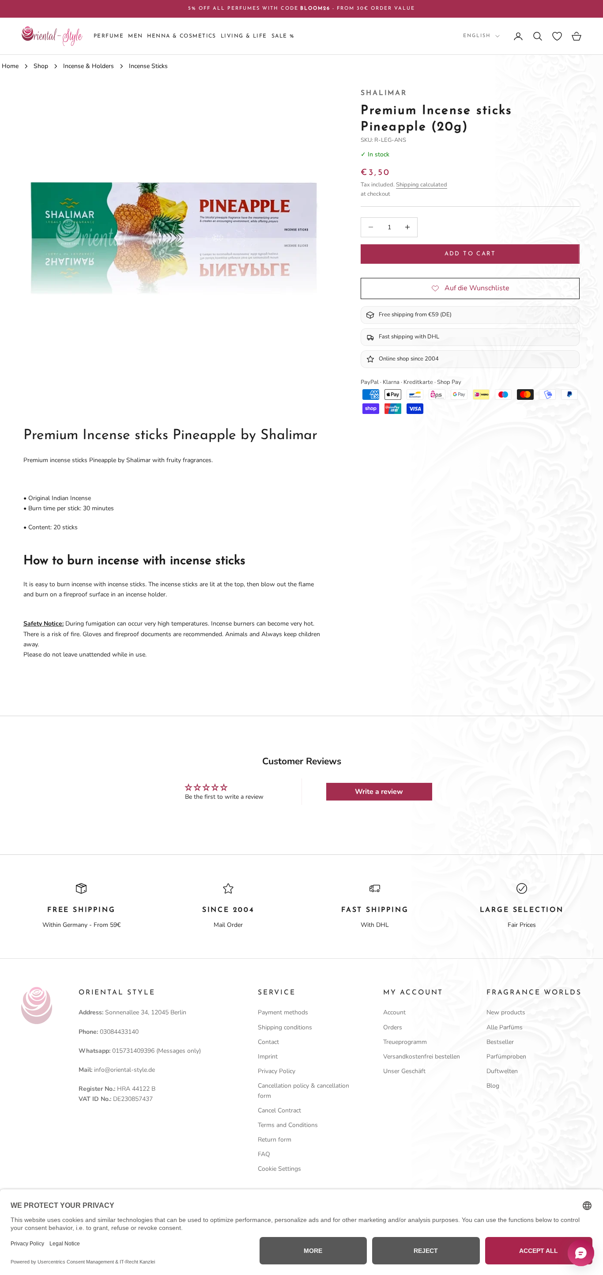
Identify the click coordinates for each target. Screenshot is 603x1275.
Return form (274, 1139)
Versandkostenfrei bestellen (421, 1056)
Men (135, 36)
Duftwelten (502, 1071)
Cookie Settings (279, 1169)
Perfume (109, 36)
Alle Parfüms (504, 1027)
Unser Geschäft (404, 1071)
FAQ (264, 1154)
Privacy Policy (276, 1071)
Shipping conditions (285, 1027)
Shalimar (384, 93)
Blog (492, 1085)
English (477, 36)
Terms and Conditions (288, 1125)
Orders (392, 1027)
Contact (268, 1042)
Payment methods (283, 1012)
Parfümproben (506, 1056)
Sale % (282, 36)
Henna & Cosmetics (181, 36)
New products (505, 1012)
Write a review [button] (379, 792)
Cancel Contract (279, 1110)
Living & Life (244, 36)
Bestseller (500, 1042)
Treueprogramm (405, 1042)
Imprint (268, 1056)
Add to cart (470, 254)
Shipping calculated (421, 184)
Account (394, 1012)
